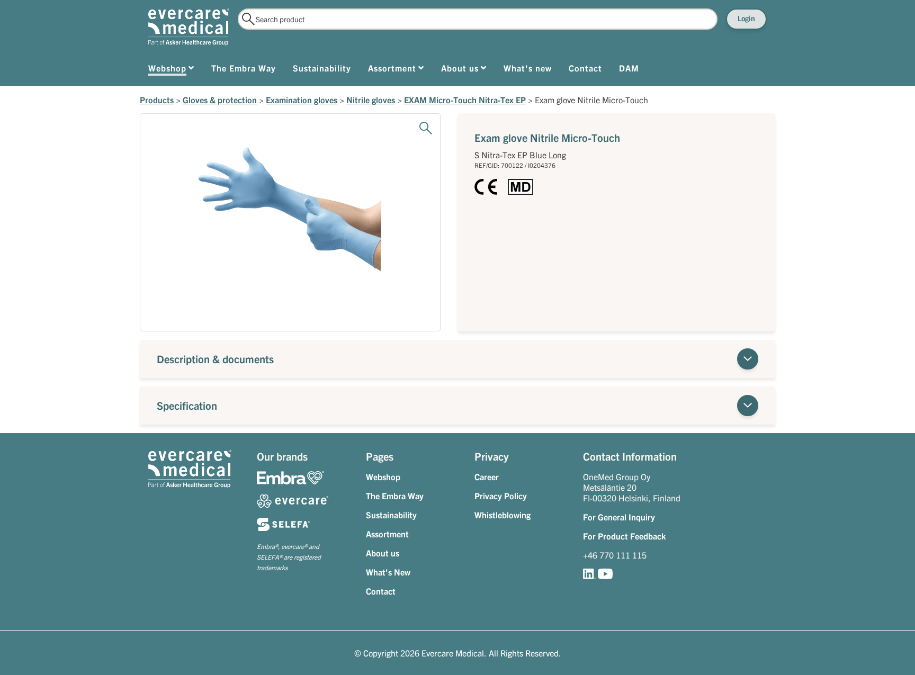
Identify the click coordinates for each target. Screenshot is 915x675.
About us (382, 552)
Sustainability (391, 514)
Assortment (387, 533)
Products (157, 99)
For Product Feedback (624, 535)
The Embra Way (395, 495)
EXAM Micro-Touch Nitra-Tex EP (465, 99)
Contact (381, 591)
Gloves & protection (220, 99)
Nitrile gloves (370, 99)
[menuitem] (171, 70)
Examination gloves (301, 99)
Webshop (383, 476)
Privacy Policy (500, 495)
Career (486, 476)
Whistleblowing (502, 514)
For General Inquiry (619, 516)
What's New (388, 571)
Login (746, 18)
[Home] (188, 27)
